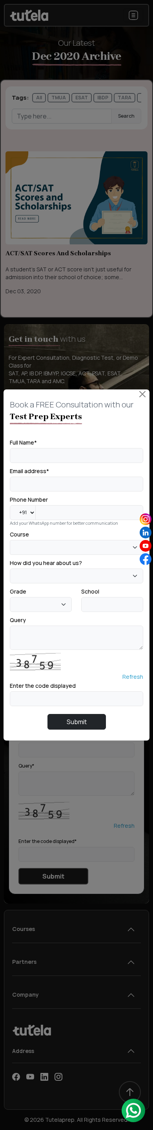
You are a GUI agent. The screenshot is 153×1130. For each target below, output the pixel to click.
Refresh (132, 676)
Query (18, 620)
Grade (18, 591)
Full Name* (23, 442)
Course (19, 534)
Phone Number (29, 499)
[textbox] (14, 547)
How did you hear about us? (46, 563)
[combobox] (76, 547)
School (90, 591)
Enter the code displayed (43, 685)
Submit (77, 721)
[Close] (142, 394)
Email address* (29, 471)
